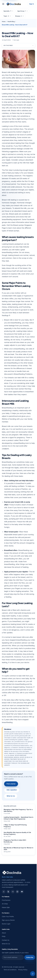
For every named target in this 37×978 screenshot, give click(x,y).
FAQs (3, 961)
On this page (8, 45)
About (4, 957)
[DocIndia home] (13, 3)
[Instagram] (17, 916)
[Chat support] (31, 973)
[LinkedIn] (13, 916)
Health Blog (11, 21)
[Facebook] (4, 916)
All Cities (5, 928)
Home (4, 21)
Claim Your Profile (8, 941)
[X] (8, 916)
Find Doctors (6, 924)
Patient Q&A (6, 932)
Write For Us (6, 968)
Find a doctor (11, 808)
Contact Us (5, 964)
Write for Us (11, 820)
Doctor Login (6, 948)
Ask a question (12, 814)
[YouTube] (22, 916)
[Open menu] (3, 4)
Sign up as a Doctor (8, 944)
